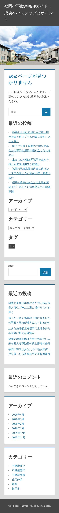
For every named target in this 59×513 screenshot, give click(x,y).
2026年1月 (18, 428)
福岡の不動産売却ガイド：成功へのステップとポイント (28, 13)
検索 (11, 266)
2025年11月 (18, 437)
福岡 (14, 484)
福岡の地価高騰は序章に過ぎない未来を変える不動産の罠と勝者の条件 (29, 173)
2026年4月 (18, 414)
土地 (12, 246)
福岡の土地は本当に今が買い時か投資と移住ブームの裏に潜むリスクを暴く (29, 137)
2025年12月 (18, 432)
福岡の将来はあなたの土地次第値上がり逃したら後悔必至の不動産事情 (29, 187)
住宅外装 (17, 479)
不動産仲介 (18, 465)
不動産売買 (18, 474)
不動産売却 (18, 470)
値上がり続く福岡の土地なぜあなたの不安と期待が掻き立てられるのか (29, 150)
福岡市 (16, 488)
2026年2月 (18, 423)
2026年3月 (18, 419)
